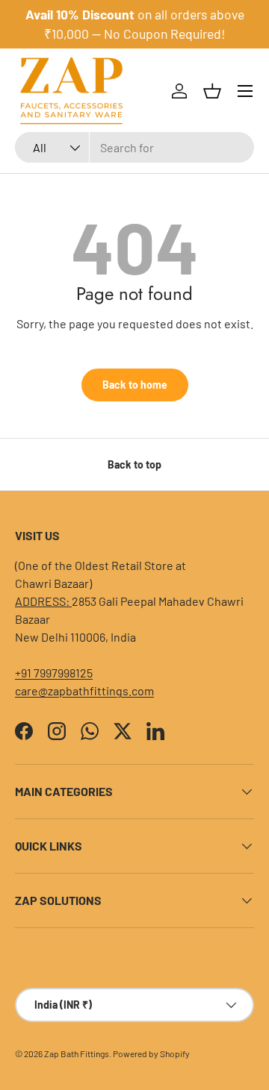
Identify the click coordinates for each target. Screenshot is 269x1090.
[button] (212, 91)
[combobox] (134, 147)
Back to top (134, 464)
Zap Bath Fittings (76, 1053)
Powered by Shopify (151, 1053)
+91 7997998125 (54, 672)
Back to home (134, 384)
